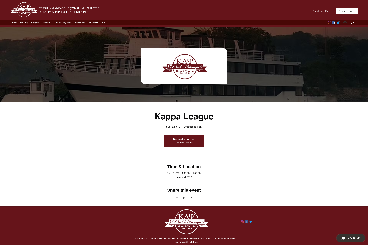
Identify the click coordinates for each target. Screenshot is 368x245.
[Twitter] (338, 22)
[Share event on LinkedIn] (191, 198)
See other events (184, 142)
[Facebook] (333, 22)
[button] (24, 22)
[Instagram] (329, 22)
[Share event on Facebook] (177, 198)
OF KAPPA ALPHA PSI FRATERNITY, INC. (64, 11)
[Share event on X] (184, 198)
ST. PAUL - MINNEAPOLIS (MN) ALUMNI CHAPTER (69, 8)
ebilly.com (194, 242)
